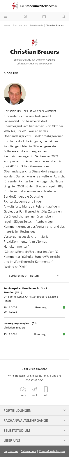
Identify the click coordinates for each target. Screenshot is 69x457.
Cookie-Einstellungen (52, 451)
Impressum (11, 451)
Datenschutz (28, 451)
